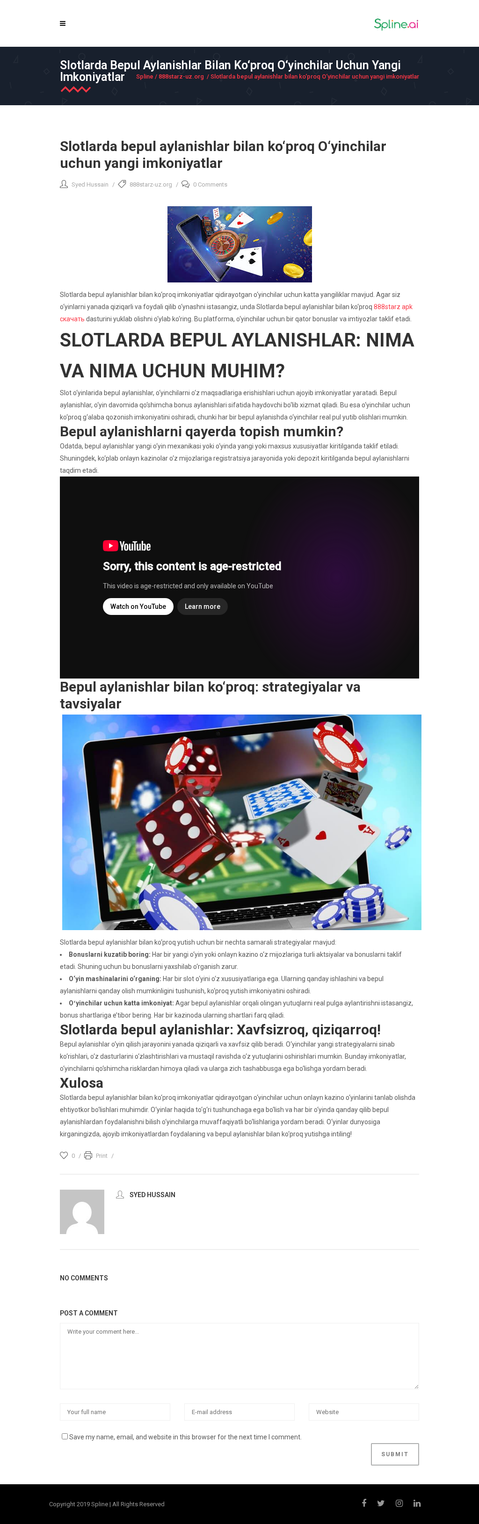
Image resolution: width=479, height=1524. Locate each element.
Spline (144, 76)
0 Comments (210, 184)
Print (102, 1155)
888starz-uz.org (181, 76)
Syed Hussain (90, 184)
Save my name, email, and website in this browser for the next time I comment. (185, 1437)
